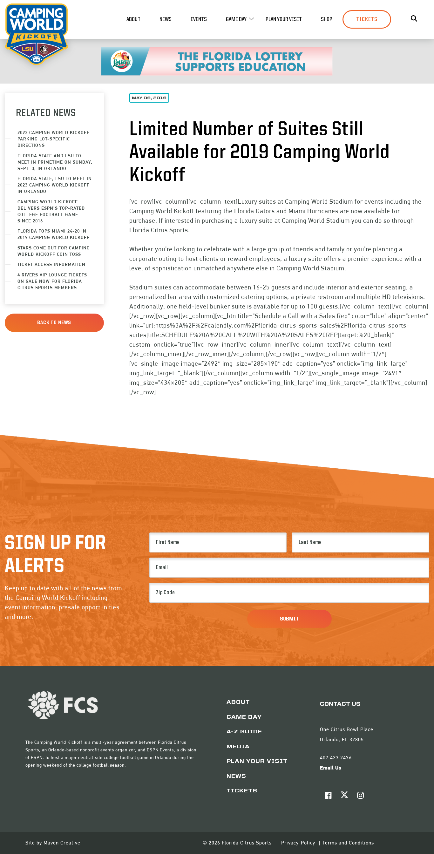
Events (199, 19)
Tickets (366, 19)
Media (238, 746)
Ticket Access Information (51, 264)
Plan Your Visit (284, 19)
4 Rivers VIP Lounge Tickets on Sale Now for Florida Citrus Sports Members (52, 281)
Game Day (236, 19)
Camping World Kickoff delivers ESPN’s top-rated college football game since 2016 (51, 211)
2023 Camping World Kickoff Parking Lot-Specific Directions (53, 139)
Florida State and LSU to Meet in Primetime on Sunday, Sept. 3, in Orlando (54, 162)
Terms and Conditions (348, 843)
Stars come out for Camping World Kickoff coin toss (53, 251)
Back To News (54, 322)
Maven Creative (62, 843)
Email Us (330, 768)
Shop (326, 19)
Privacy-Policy (299, 843)
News (165, 19)
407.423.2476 (336, 758)
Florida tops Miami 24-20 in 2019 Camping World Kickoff (53, 234)
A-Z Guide (244, 732)
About (133, 19)
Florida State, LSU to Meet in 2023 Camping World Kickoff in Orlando (54, 185)
